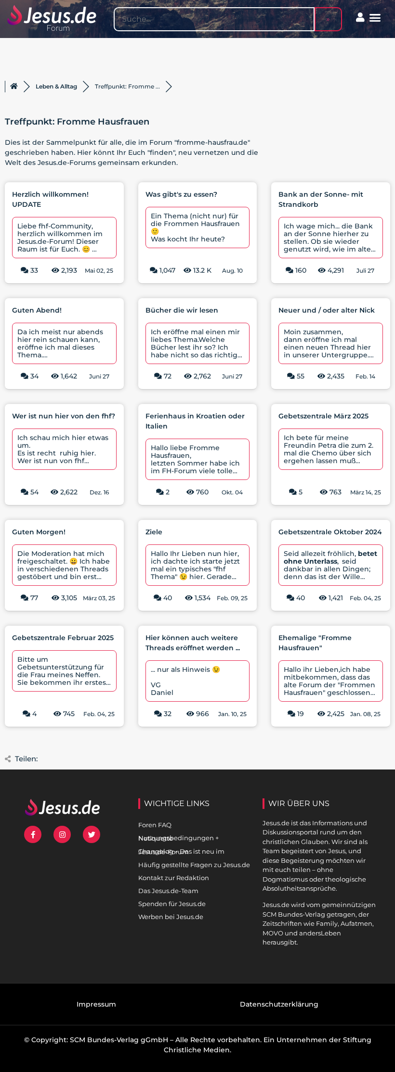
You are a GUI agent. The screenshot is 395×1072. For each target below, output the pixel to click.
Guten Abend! (37, 310)
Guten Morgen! (39, 532)
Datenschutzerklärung (279, 1004)
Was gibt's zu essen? (181, 194)
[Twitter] (91, 834)
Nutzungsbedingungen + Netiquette (178, 838)
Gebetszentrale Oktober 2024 (330, 532)
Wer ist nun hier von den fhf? (63, 416)
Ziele (153, 532)
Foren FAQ (154, 825)
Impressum (96, 1004)
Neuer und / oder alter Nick (326, 310)
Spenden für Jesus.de (172, 904)
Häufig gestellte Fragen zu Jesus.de (194, 865)
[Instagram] (62, 834)
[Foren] (14, 86)
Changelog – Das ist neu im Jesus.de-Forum (181, 851)
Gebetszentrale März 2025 (323, 416)
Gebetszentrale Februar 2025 (63, 637)
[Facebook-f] (32, 834)
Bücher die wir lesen (181, 310)
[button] (375, 18)
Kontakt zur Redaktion (173, 878)
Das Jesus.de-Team (168, 891)
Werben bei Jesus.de (170, 917)
